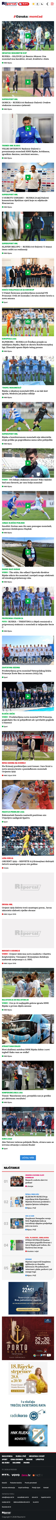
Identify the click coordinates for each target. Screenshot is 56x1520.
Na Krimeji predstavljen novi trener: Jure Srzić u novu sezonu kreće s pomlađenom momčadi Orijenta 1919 (27, 769)
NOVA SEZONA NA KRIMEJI (14, 762)
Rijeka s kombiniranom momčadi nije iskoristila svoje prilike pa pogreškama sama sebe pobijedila (27, 438)
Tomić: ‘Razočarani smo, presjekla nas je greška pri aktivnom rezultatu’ (26, 1097)
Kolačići (4, 1482)
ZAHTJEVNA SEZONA (11, 667)
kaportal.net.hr (46, 1497)
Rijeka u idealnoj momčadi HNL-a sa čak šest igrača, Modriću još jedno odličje (25, 392)
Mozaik (29, 1459)
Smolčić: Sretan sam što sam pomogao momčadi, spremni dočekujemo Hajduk (27, 527)
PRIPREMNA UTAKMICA (12, 618)
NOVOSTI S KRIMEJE (11, 950)
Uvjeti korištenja (23, 1487)
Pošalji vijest (36, 1487)
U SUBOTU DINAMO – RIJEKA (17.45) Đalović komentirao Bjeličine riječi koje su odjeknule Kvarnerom (25, 200)
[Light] (33, 4)
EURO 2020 (7, 1138)
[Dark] (42, 4)
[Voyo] (16, 1475)
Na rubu (5, 1462)
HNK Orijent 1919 (10, 775)
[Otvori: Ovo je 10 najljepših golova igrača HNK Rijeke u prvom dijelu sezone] (28, 982)
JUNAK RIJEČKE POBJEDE (13, 522)
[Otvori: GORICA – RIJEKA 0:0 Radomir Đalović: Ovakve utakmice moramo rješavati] (28, 82)
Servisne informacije (8, 1487)
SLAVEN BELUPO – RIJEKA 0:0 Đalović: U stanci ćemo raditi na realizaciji (27, 248)
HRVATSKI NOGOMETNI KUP (14, 53)
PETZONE (28, 1259)
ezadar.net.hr (6, 1502)
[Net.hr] (6, 1475)
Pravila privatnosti (31, 1482)
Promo (27, 1462)
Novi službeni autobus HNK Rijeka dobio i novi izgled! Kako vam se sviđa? (26, 1051)
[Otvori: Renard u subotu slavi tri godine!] (16, 1181)
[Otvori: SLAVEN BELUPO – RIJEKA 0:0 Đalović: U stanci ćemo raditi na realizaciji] (28, 226)
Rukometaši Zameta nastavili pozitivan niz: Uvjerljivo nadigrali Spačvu (24, 816)
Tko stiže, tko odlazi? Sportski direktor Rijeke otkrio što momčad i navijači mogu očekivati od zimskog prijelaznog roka (28, 575)
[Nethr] (38, 1475)
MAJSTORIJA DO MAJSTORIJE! (15, 999)
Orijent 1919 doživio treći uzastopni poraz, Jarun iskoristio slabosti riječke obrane (27, 909)
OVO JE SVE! (29, 1216)
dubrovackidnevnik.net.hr (22, 1502)
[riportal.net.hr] (6, 1512)
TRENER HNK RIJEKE (11, 145)
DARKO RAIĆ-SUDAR (11, 569)
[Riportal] (10, 4)
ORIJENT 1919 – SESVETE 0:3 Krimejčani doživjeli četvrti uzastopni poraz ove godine (28, 862)
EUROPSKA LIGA (9, 338)
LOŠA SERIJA (7, 858)
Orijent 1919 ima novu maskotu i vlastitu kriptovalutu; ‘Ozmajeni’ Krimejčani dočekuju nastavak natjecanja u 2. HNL (26, 956)
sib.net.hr (35, 1497)
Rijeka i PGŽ (31, 1208)
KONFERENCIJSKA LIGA (12, 1092)
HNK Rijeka (8, 63)
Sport (6, 302)
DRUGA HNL (7, 904)
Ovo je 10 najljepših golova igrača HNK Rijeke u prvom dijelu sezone (25, 1004)
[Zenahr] (26, 1475)
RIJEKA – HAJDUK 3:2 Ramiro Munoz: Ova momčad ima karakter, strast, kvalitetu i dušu (25, 57)
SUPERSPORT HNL (10, 99)
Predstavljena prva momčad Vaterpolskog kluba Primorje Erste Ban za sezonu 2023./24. (26, 672)
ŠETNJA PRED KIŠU (32, 1194)
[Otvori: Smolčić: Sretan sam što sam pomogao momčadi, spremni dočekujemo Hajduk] (28, 505)
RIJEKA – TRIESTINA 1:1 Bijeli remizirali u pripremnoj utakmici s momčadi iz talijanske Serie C (28, 624)
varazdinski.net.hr (23, 1497)
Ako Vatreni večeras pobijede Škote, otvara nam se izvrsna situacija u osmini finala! (28, 1143)
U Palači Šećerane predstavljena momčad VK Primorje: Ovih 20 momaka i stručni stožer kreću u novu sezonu (28, 295)
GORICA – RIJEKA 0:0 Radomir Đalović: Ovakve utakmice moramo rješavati (26, 104)
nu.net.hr (36, 1502)
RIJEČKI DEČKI (8, 713)
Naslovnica (7, 1456)
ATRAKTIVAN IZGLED (11, 1046)
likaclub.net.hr (6, 1507)
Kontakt (46, 1487)
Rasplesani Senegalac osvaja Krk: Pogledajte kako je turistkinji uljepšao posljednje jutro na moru (38, 1222)
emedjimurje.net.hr (8, 1497)
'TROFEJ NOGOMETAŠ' (11, 387)
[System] (38, 4)
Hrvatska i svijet (33, 1251)
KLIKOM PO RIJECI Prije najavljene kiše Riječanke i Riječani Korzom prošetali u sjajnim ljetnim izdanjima (37, 1200)
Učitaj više (28, 1157)
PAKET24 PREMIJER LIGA (13, 811)
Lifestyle (30, 1186)
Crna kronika (17, 1459)
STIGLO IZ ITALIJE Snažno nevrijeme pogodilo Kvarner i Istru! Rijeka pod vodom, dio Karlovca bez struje (38, 1244)
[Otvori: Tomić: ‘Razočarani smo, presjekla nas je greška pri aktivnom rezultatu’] (28, 1075)
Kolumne (16, 1462)
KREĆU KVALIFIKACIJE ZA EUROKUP (18, 289)
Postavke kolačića (16, 1482)
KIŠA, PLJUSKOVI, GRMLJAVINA (37, 1237)
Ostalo (6, 868)
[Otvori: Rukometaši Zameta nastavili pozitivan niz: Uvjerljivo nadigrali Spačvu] (28, 794)
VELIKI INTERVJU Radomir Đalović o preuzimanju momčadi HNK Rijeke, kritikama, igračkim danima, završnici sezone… (26, 151)
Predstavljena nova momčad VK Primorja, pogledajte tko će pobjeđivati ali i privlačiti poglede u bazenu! (28, 719)
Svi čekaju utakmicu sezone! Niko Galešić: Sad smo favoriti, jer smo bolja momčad (27, 481)
